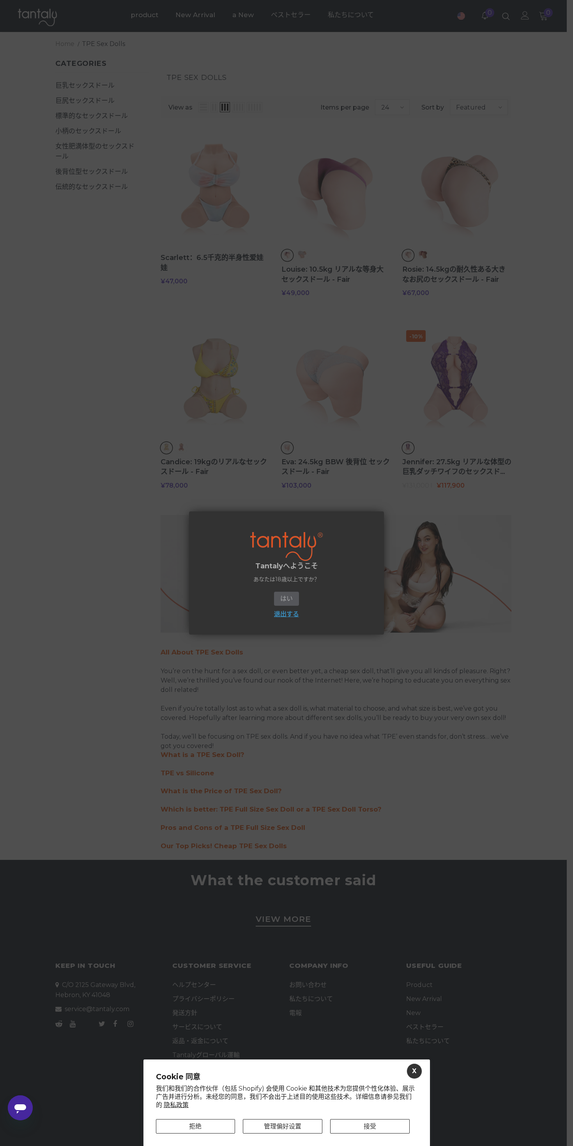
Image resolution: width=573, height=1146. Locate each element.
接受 (370, 1126)
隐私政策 (176, 1105)
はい (286, 598)
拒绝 (195, 1126)
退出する (286, 614)
